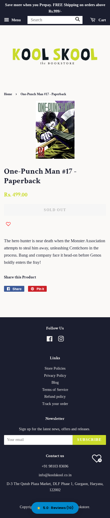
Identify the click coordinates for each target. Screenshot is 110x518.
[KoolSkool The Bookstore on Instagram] (61, 340)
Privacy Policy (55, 376)
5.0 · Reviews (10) (58, 507)
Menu (15, 20)
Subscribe (89, 440)
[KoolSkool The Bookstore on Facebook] (49, 340)
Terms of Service (55, 390)
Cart (101, 20)
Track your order (55, 404)
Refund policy (55, 397)
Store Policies (55, 368)
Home (8, 94)
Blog (55, 383)
